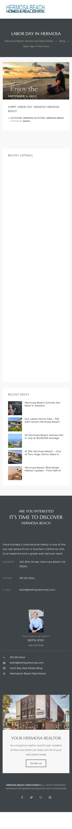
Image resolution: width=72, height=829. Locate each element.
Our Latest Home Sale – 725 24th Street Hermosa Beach (42, 420)
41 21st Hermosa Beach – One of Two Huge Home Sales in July (43, 453)
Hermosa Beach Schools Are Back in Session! (42, 404)
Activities (16, 118)
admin (26, 121)
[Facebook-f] (22, 797)
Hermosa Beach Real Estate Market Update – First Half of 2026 (43, 469)
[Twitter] (31, 797)
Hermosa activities (34, 118)
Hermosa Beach (55, 118)
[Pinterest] (50, 797)
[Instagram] (41, 797)
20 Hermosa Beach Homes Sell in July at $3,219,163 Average (44, 437)
